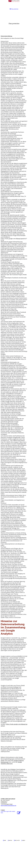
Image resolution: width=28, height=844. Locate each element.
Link (8, 736)
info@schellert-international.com (8, 805)
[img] (14, 22)
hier (17, 687)
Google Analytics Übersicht (11, 762)
